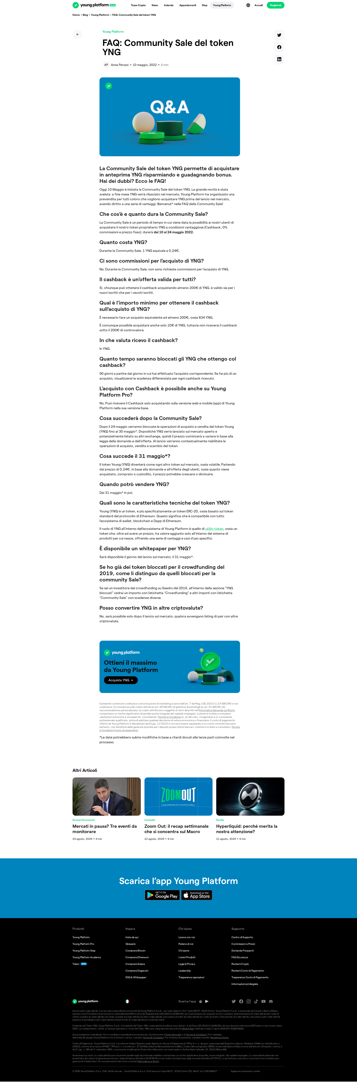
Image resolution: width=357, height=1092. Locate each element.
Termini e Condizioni (169, 716)
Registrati (275, 5)
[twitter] (279, 36)
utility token (214, 528)
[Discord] (271, 1001)
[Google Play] (207, 1001)
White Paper (188, 1028)
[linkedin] (279, 60)
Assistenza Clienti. (220, 1037)
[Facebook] (241, 1001)
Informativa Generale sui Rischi (216, 710)
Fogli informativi (173, 1034)
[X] (233, 1001)
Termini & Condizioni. (196, 1034)
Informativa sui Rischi (148, 1061)
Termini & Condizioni (153, 1037)
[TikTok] (256, 1001)
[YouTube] (263, 1001)
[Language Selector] (248, 5)
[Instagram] (248, 1001)
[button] (169, 667)
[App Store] (200, 1001)
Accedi (259, 5)
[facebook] (279, 48)
